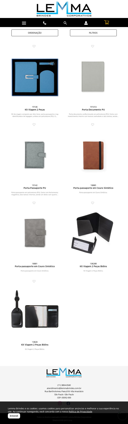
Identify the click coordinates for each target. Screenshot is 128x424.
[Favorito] (35, 46)
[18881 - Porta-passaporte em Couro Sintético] (35, 233)
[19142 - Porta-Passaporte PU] (35, 155)
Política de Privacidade (80, 411)
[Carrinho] (107, 22)
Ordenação (35, 32)
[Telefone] (45, 23)
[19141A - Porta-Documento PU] (93, 77)
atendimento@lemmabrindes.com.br (64, 388)
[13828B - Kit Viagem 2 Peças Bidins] (93, 233)
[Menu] (24, 23)
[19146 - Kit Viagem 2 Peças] (35, 77)
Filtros (93, 32)
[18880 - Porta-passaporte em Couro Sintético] (93, 155)
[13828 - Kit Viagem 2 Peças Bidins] (35, 312)
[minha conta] (86, 23)
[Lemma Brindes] (64, 9)
